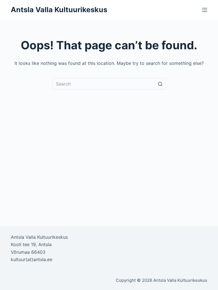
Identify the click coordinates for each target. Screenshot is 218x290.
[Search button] (160, 83)
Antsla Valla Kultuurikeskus (59, 9)
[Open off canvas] (204, 9)
